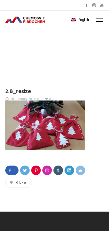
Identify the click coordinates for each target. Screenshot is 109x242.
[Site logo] (25, 20)
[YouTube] (102, 5)
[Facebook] (86, 5)
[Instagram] (94, 5)
